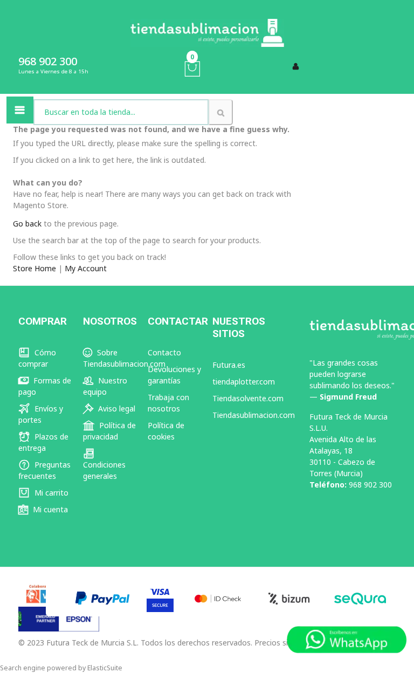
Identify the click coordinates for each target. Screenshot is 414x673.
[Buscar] (221, 112)
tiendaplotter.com (243, 381)
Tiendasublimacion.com (253, 415)
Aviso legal (115, 408)
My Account (86, 268)
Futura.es (228, 365)
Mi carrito (50, 492)
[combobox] (121, 112)
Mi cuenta (49, 509)
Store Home (34, 268)
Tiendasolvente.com (248, 398)
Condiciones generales (104, 470)
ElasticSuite (104, 667)
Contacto (164, 352)
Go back (27, 223)
